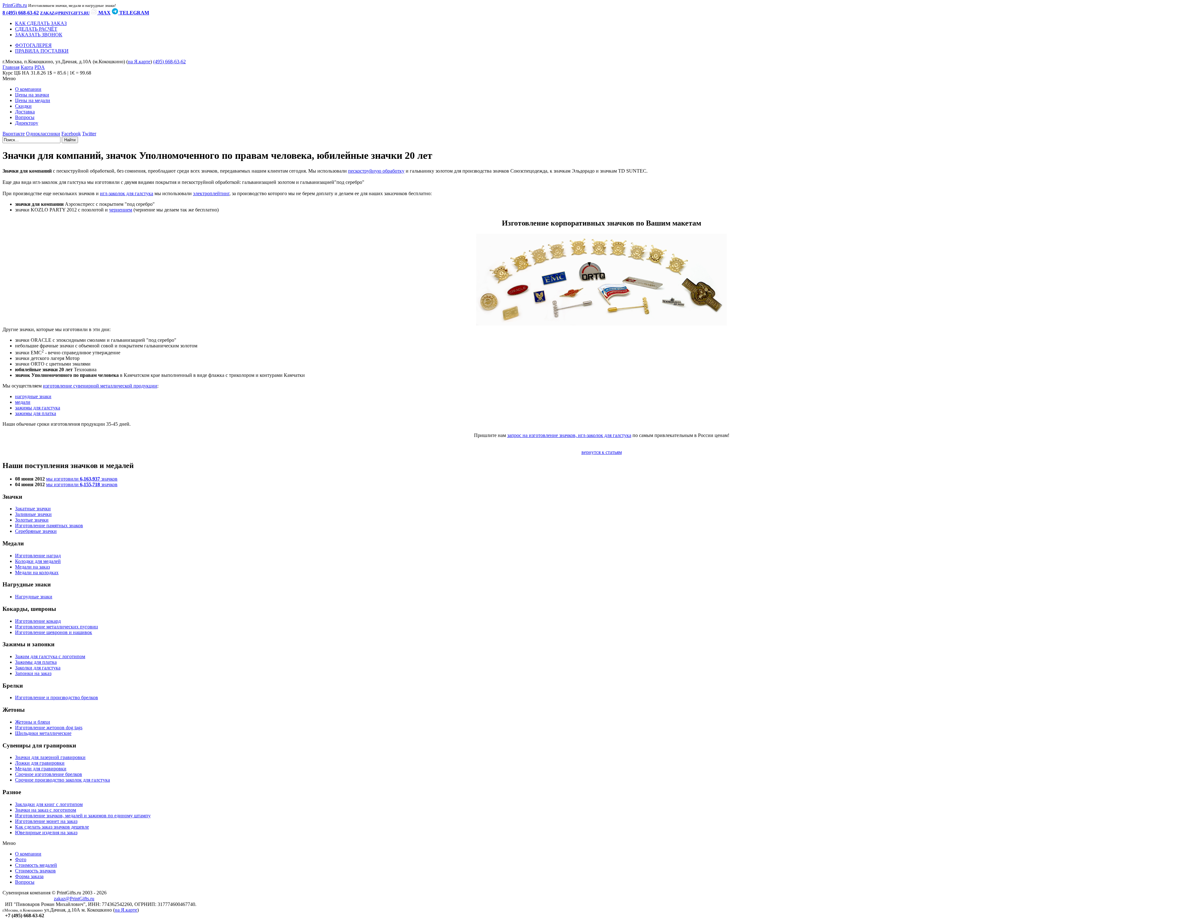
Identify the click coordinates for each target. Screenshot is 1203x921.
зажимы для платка (35, 413)
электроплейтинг (211, 193)
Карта (27, 67)
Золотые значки (32, 520)
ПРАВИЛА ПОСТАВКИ (42, 51)
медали (22, 402)
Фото (20, 859)
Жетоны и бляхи (32, 722)
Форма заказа (29, 876)
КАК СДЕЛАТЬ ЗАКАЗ (41, 23)
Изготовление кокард (38, 621)
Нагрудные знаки (33, 596)
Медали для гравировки (40, 768)
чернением (120, 209)
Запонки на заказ (33, 673)
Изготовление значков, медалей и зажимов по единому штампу (83, 815)
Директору (26, 123)
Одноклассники (43, 133)
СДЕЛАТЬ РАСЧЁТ (36, 29)
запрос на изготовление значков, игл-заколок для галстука (569, 435)
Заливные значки (33, 514)
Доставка (25, 111)
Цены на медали (32, 100)
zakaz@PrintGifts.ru (74, 898)
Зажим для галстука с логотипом (50, 656)
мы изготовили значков (81, 478)
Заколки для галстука (37, 667)
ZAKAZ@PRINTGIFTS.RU (65, 13)
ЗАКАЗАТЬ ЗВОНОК (38, 34)
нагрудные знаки (33, 396)
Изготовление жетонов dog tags (48, 727)
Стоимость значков (35, 870)
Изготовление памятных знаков (49, 525)
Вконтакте (14, 133)
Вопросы (24, 117)
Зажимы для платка (36, 662)
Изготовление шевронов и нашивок (53, 632)
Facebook (71, 133)
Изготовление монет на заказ (46, 821)
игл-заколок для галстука (126, 193)
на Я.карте (139, 61)
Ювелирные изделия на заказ (46, 832)
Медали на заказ (32, 567)
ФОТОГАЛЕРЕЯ (33, 45)
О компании (28, 89)
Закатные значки (33, 508)
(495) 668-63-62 (169, 61)
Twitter (89, 133)
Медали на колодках (37, 572)
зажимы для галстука (37, 407)
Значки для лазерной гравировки (50, 757)
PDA (39, 67)
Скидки (23, 106)
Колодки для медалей (38, 561)
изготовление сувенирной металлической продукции (100, 385)
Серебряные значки (36, 531)
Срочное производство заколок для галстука (62, 780)
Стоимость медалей (36, 865)
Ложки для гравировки (40, 763)
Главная (11, 67)
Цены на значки (32, 94)
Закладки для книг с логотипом (49, 804)
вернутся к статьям (601, 452)
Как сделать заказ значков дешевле (52, 827)
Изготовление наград (38, 555)
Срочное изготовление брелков (48, 774)
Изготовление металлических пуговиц (56, 626)
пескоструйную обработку (376, 171)
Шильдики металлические (43, 733)
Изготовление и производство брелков (56, 697)
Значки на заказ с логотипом (45, 810)
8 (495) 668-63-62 (21, 12)
